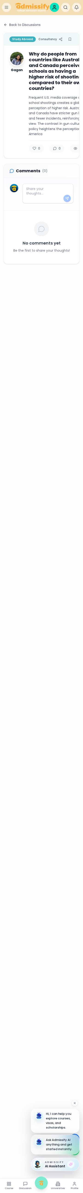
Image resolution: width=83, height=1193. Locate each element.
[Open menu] (6, 7)
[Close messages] (74, 1103)
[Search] (65, 7)
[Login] (54, 7)
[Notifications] (76, 7)
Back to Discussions (25, 24)
